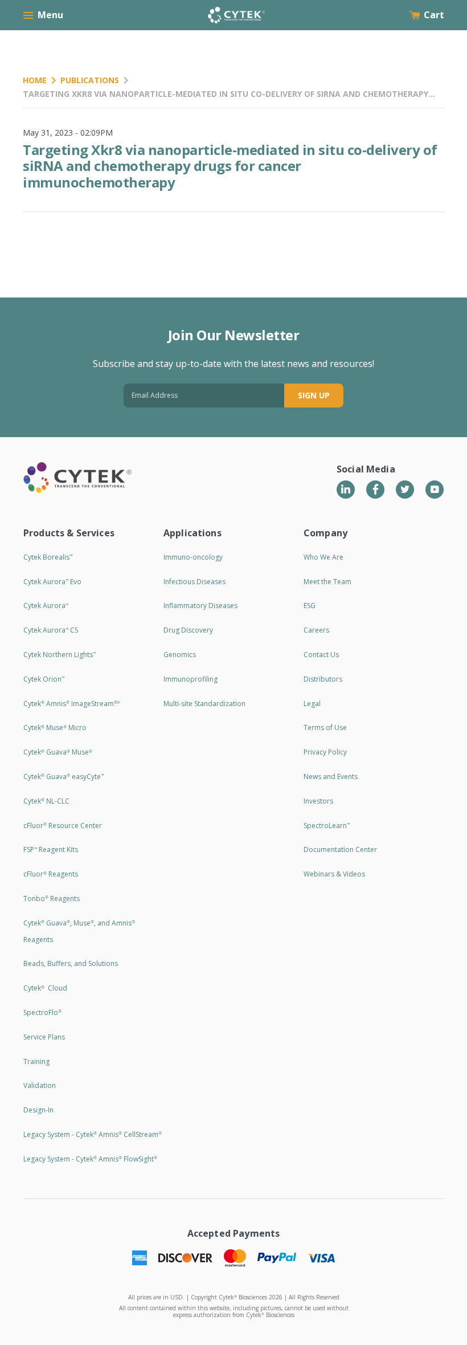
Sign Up (314, 395)
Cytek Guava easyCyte (63, 776)
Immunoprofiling (190, 679)
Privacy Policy (325, 752)
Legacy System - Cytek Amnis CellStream (92, 1134)
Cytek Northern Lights (59, 654)
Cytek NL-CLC (46, 801)
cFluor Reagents (50, 874)
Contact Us (321, 654)
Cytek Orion (43, 679)
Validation (39, 1085)
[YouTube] (434, 489)
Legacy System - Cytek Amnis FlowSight (90, 1159)
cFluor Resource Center (62, 825)
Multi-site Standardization (204, 703)
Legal (312, 703)
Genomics (179, 654)
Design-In (38, 1110)
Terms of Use (325, 727)
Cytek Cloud (45, 988)
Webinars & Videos (334, 874)
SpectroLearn (327, 825)
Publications (89, 80)
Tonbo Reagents (51, 898)
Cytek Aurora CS (50, 630)
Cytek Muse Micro (55, 727)
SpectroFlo (42, 1012)
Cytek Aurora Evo (52, 581)
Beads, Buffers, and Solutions (70, 963)
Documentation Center (340, 849)
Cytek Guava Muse (57, 752)
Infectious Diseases (194, 581)
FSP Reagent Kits (50, 849)
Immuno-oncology (193, 557)
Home (35, 80)
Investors (318, 801)
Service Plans (44, 1037)
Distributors (323, 679)
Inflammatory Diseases (200, 605)
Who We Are (323, 557)
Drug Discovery (188, 630)
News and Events (331, 776)
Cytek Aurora (45, 605)
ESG (310, 605)
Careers (316, 630)
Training (36, 1061)
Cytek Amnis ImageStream (71, 703)
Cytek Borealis (47, 557)
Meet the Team (327, 581)
